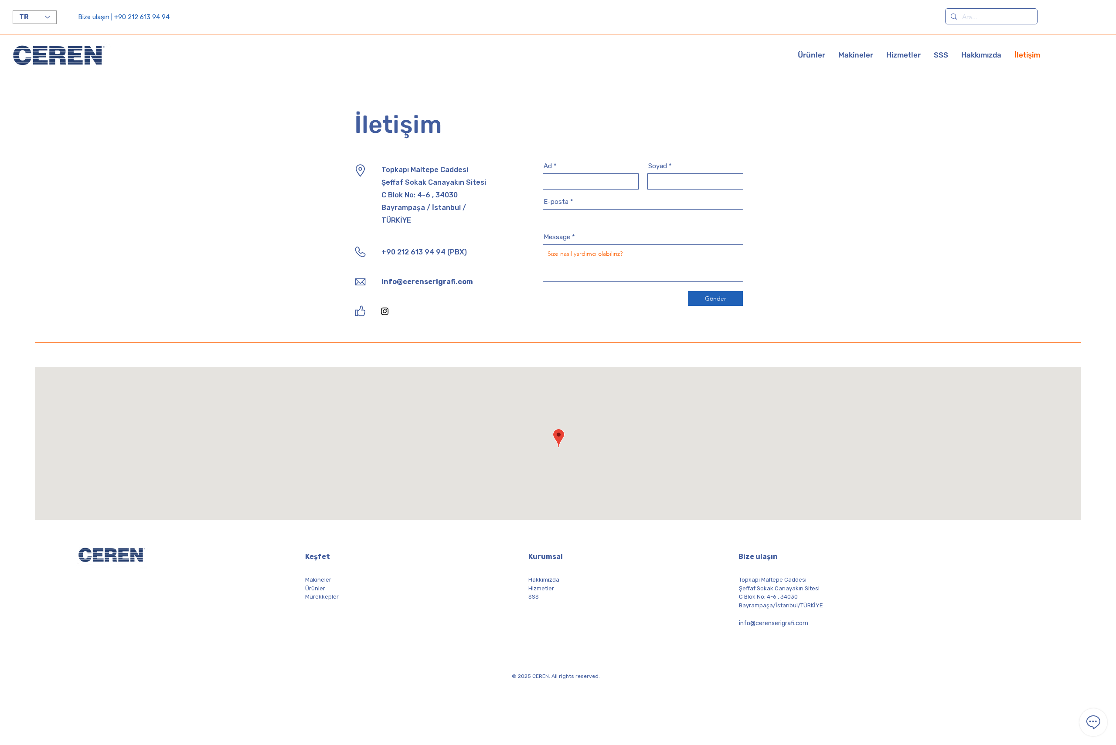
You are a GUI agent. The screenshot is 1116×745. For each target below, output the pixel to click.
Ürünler (315, 588)
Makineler (318, 579)
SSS (533, 596)
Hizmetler (541, 588)
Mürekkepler (322, 596)
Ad (548, 166)
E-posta (556, 202)
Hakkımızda (543, 579)
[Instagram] (385, 311)
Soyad (657, 166)
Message (557, 237)
